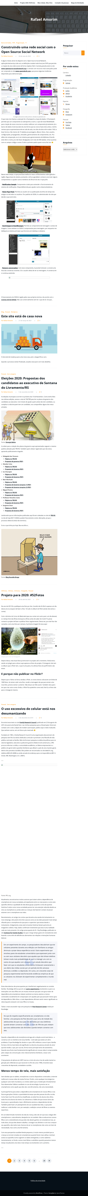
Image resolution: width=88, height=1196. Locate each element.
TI (25, 43)
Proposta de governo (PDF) (14, 461)
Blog (2, 312)
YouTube (68, 122)
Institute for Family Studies (13, 933)
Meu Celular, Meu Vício (45, 3)
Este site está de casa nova (21, 316)
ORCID (68, 94)
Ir (82, 53)
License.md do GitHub (8, 300)
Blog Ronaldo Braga (12, 577)
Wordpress (14, 312)
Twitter (68, 125)
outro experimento (32, 989)
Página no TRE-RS (11, 459)
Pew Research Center (39, 1007)
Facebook (69, 128)
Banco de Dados (6, 43)
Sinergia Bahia (11, 442)
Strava (68, 104)
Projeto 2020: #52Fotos (27, 3)
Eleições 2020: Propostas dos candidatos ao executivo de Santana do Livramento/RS (29, 383)
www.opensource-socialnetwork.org (13, 69)
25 (44, 1161)
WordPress (39, 1193)
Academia (69, 96)
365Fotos (4, 591)
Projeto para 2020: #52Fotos (22, 595)
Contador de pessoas (62, 3)
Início (16, 3)
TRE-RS (53, 515)
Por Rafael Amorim (7, 56)
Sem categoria (11, 374)
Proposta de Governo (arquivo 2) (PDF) (18, 487)
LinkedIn (68, 75)
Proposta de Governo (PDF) (14, 469)
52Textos (17, 591)
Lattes (68, 91)
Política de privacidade (38, 1181)
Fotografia (24, 591)
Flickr (67, 112)
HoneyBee (51, 1193)
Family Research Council (28, 722)
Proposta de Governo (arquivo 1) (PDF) (18, 485)
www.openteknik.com (23, 71)
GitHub (68, 83)
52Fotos (10, 591)
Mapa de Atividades (77, 3)
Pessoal (7, 312)
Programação (20, 43)
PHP (13, 43)
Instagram (69, 115)
